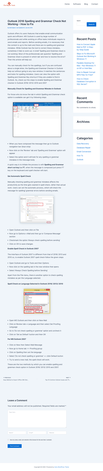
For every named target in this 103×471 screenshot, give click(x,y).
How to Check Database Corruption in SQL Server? (86, 81)
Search (78, 20)
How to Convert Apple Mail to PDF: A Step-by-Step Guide (86, 47)
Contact (94, 4)
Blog (86, 4)
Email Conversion (84, 152)
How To (80, 156)
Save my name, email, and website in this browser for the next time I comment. (31, 439)
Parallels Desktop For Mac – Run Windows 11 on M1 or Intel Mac (86, 65)
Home (67, 4)
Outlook (80, 159)
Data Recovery (83, 144)
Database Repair (83, 148)
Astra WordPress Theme (61, 467)
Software (77, 4)
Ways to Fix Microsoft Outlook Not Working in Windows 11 (86, 56)
